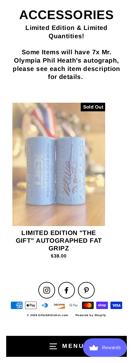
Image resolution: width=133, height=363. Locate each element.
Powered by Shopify (90, 315)
